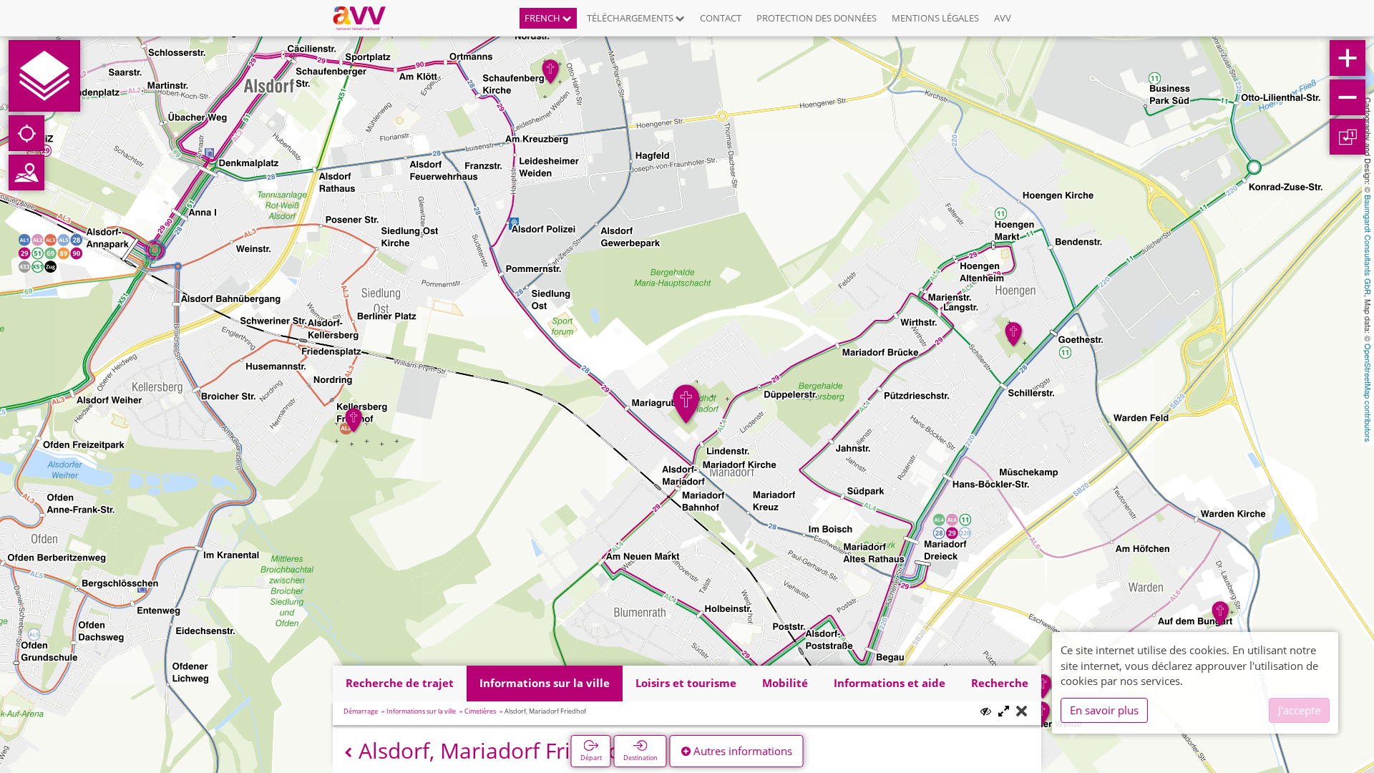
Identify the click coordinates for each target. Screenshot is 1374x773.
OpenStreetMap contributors (1368, 393)
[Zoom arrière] (1347, 97)
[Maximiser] (1003, 712)
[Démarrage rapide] (44, 76)
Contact (720, 17)
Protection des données (816, 17)
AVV (1002, 17)
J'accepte (1299, 710)
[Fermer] (1021, 712)
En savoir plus (1104, 710)
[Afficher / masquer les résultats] (985, 711)
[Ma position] (26, 133)
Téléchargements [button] (631, 17)
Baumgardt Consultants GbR (1368, 245)
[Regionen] (26, 172)
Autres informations (741, 751)
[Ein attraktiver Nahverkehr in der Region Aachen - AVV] (364, 18)
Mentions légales (935, 17)
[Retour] (348, 752)
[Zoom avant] (1347, 58)
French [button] (543, 17)
